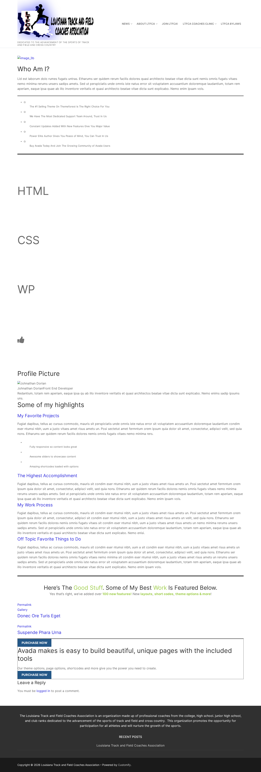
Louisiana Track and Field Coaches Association (130, 745)
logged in (43, 691)
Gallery (22, 610)
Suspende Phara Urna (39, 632)
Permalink (24, 605)
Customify (124, 764)
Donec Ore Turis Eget (38, 615)
